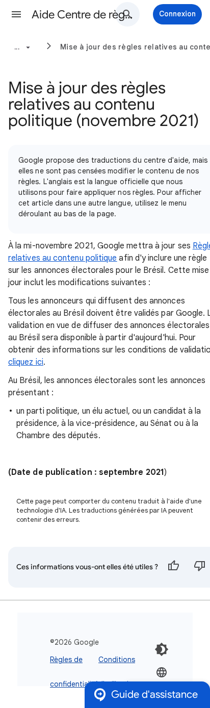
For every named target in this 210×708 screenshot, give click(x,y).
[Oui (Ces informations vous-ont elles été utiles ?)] (173, 567)
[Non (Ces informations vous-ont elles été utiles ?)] (200, 567)
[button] (16, 14)
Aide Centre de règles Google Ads (83, 14)
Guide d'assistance (154, 694)
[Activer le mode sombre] (161, 649)
